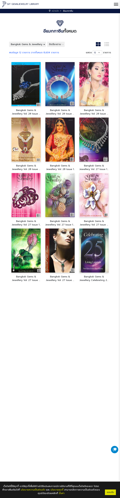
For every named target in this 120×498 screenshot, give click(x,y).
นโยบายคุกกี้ (56, 490)
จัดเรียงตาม (55, 44)
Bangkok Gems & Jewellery (26, 44)
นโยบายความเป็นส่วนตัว (33, 490)
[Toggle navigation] (116, 4)
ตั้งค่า (62, 493)
